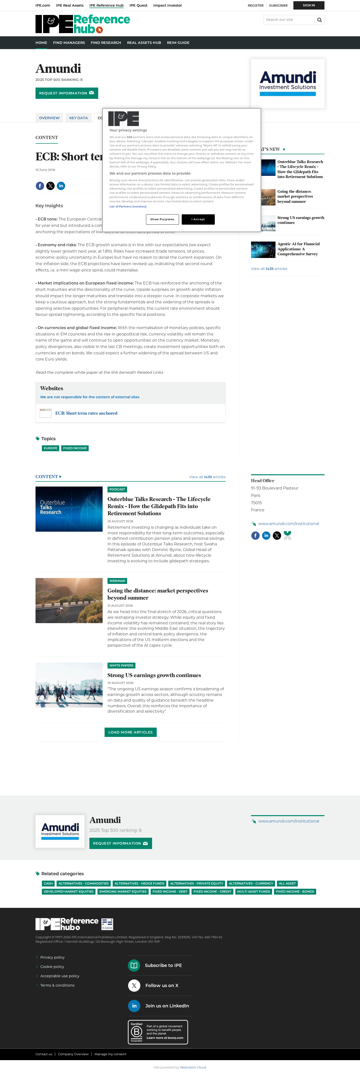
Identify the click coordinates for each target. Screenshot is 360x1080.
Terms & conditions (57, 985)
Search (319, 19)
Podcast (117, 489)
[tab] (287, 150)
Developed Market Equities (69, 891)
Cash (48, 883)
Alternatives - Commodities (84, 883)
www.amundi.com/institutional (288, 523)
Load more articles (130, 732)
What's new (265, 149)
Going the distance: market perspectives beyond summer (295, 196)
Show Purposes (162, 219)
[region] (181, 170)
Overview (49, 118)
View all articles (269, 269)
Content (47, 137)
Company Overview (73, 1054)
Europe (50, 448)
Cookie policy (52, 966)
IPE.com (43, 5)
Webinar (117, 581)
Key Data (78, 118)
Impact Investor (167, 5)
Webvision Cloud (193, 1067)
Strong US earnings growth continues (154, 675)
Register (256, 5)
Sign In (309, 5)
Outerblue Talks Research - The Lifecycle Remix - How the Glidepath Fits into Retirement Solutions (300, 169)
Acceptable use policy (59, 976)
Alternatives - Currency (251, 883)
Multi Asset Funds (253, 891)
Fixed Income (75, 448)
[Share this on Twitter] (50, 185)
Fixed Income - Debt (170, 891)
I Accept (198, 219)
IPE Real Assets (70, 5)
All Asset (287, 883)
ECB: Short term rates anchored (86, 413)
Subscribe (278, 5)
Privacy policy (52, 957)
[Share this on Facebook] (40, 185)
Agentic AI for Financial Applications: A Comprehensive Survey (298, 249)
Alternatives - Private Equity (196, 883)
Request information (63, 93)
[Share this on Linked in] (61, 185)
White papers (121, 665)
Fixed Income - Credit (212, 891)
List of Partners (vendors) (127, 206)
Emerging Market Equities (123, 891)
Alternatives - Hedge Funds (139, 883)
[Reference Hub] (83, 32)
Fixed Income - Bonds (295, 891)
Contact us (44, 1054)
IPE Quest (138, 5)
